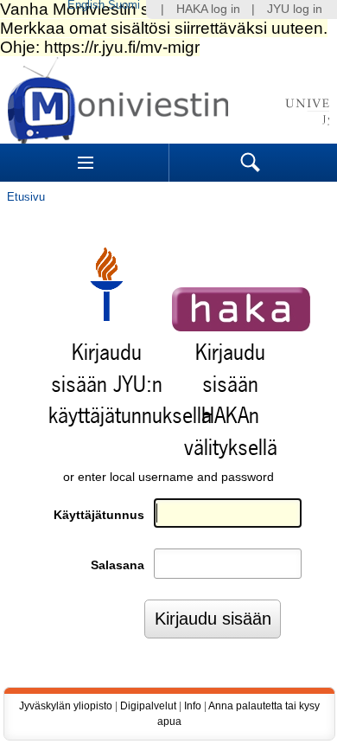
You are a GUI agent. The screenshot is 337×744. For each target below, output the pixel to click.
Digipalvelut (148, 706)
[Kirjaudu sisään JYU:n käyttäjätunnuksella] (106, 317)
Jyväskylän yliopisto (65, 706)
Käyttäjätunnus (99, 515)
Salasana (117, 565)
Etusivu (26, 196)
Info (192, 706)
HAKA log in (208, 9)
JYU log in (294, 9)
